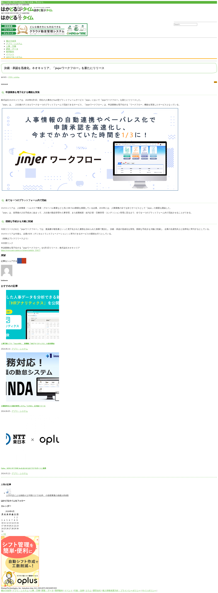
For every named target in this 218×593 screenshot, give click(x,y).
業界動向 (10, 52)
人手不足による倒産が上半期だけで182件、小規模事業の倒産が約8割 (37, 495)
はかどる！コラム (14, 57)
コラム (88, 590)
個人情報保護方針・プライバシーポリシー (121, 590)
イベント (10, 54)
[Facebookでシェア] (19, 261)
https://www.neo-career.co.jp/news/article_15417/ (20, 250)
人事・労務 (11, 46)
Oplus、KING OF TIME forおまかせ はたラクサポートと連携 (23, 468)
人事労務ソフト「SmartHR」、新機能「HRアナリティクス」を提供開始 (27, 344)
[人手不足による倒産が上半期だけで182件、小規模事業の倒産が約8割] (8, 493)
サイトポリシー (149, 590)
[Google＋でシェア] (24, 261)
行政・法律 (79, 590)
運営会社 (97, 590)
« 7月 (3, 534)
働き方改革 (11, 41)
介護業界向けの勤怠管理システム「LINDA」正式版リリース (23, 406)
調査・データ (12, 49)
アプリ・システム (14, 44)
